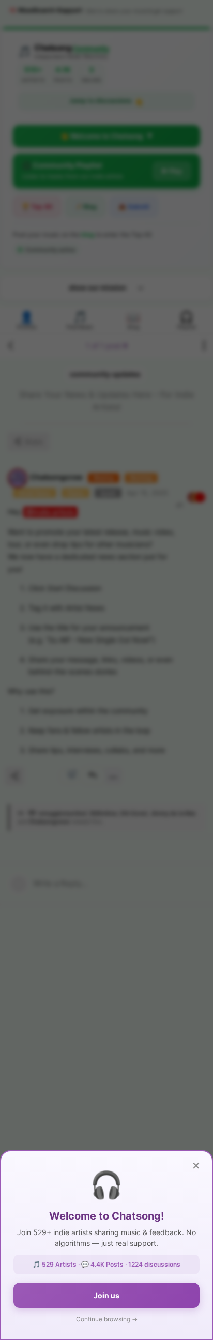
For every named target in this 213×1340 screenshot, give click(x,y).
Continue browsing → (107, 1319)
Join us (106, 1295)
